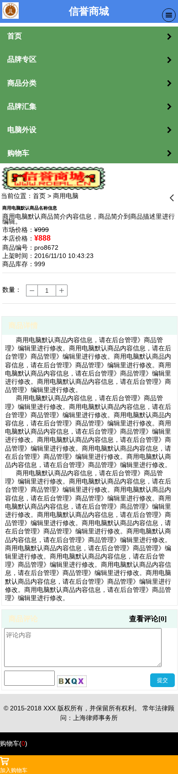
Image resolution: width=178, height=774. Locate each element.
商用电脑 (66, 195)
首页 (39, 195)
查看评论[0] (148, 619)
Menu (169, 15)
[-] (32, 290)
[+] (62, 290)
